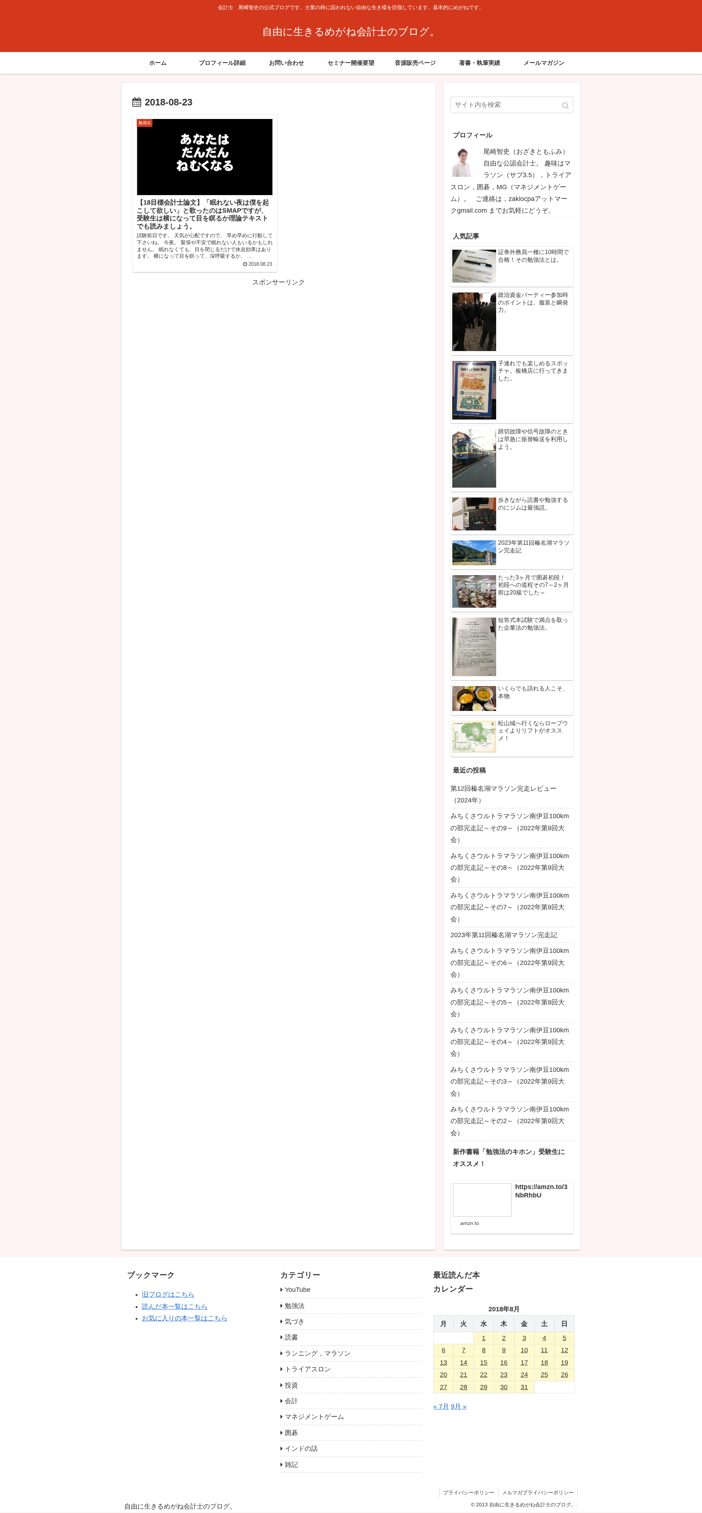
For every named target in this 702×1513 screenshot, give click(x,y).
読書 (291, 1337)
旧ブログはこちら (168, 1294)
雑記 (291, 1464)
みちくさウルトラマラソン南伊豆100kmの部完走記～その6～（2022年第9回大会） (509, 962)
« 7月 (441, 1406)
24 (524, 1374)
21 (463, 1374)
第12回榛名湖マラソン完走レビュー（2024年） (503, 794)
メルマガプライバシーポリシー (538, 1492)
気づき (295, 1321)
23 (503, 1374)
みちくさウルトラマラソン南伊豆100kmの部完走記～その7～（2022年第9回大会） (509, 907)
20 (443, 1374)
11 (544, 1350)
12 (564, 1350)
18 (544, 1362)
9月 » (459, 1406)
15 (483, 1362)
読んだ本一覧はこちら (175, 1306)
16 (503, 1362)
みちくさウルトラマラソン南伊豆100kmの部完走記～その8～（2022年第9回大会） (509, 867)
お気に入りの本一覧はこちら (184, 1318)
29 (483, 1387)
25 (544, 1374)
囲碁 (291, 1432)
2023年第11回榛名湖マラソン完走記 (503, 935)
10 (524, 1350)
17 (524, 1362)
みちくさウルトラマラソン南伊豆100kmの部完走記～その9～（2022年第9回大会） (509, 827)
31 (524, 1387)
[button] (566, 106)
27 (443, 1387)
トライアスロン (308, 1369)
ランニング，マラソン (318, 1353)
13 (443, 1362)
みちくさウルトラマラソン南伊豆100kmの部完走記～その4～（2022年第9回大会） (509, 1042)
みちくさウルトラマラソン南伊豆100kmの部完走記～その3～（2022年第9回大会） (509, 1081)
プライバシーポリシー (468, 1492)
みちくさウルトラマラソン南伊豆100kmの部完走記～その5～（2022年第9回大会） (509, 1002)
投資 (291, 1385)
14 (463, 1362)
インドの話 (301, 1448)
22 (483, 1374)
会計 (291, 1401)
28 (463, 1387)
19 (564, 1362)
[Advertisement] (278, 339)
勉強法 (295, 1305)
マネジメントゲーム (314, 1416)
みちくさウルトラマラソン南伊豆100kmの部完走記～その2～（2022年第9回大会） (509, 1121)
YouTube (297, 1289)
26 (564, 1374)
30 (503, 1387)
